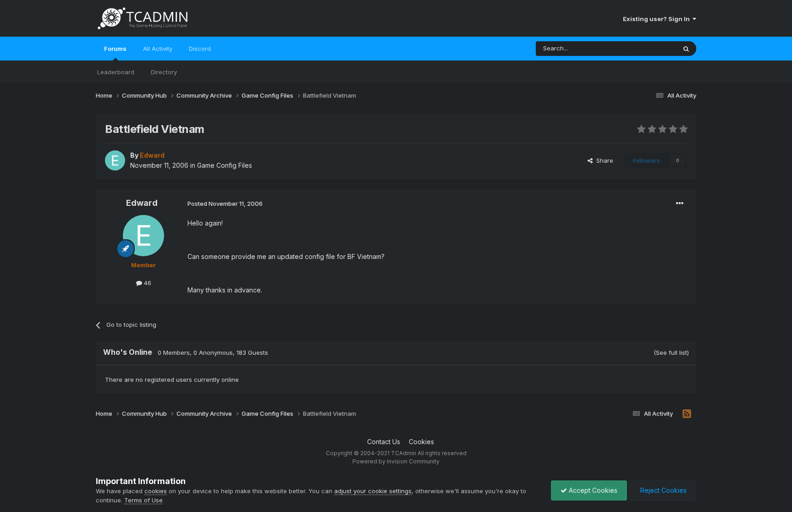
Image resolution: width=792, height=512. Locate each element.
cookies (155, 491)
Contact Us (383, 442)
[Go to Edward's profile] (115, 160)
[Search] (686, 48)
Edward (142, 203)
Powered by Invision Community (396, 461)
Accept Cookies (592, 490)
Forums (115, 48)
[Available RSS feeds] (686, 413)
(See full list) (671, 352)
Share (603, 160)
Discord (200, 48)
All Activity (157, 48)
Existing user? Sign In (658, 18)
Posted (225, 203)
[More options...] (680, 203)
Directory (164, 72)
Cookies (421, 442)
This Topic (649, 48)
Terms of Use (143, 500)
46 (146, 282)
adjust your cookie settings (373, 491)
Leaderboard (115, 72)
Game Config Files (224, 165)
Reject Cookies (662, 490)
